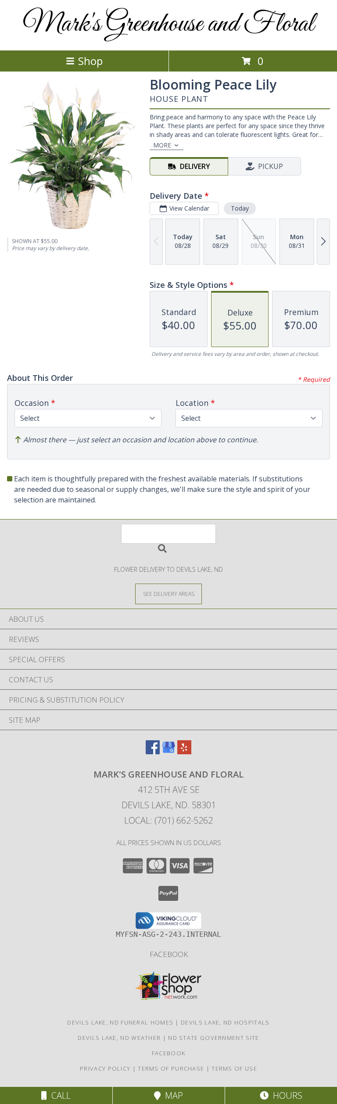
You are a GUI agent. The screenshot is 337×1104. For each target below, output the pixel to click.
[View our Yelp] (184, 751)
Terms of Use (234, 1068)
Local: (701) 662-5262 (168, 820)
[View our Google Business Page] (168, 751)
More (162, 145)
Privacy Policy (105, 1068)
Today (240, 208)
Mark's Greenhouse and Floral (168, 24)
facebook (169, 954)
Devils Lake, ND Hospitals (225, 1022)
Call (59, 1095)
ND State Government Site (213, 1038)
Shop (90, 61)
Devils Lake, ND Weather (119, 1038)
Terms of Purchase (171, 1068)
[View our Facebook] (153, 751)
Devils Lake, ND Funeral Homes (120, 1022)
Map (172, 1095)
